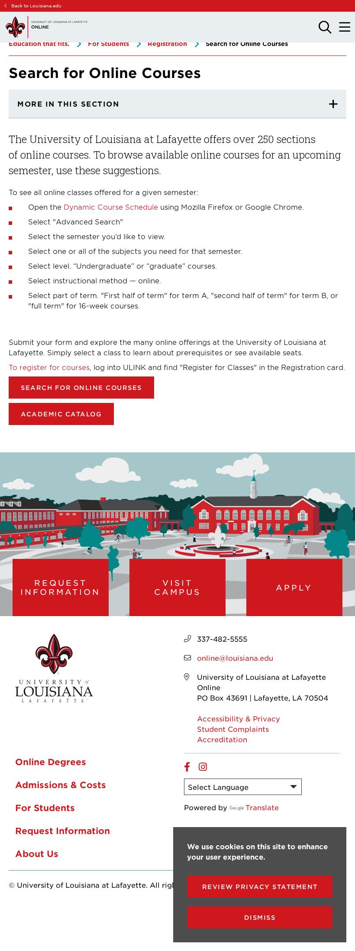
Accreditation (222, 739)
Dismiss (260, 917)
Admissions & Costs (60, 784)
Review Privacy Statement (260, 886)
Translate (262, 807)
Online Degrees (50, 761)
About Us (36, 853)
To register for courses (49, 367)
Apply (294, 587)
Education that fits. (39, 43)
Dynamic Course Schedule (111, 206)
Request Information (60, 587)
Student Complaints (233, 728)
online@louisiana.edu (235, 657)
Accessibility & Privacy (238, 718)
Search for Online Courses (81, 387)
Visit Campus (177, 587)
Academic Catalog (61, 414)
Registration (167, 43)
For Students (108, 43)
